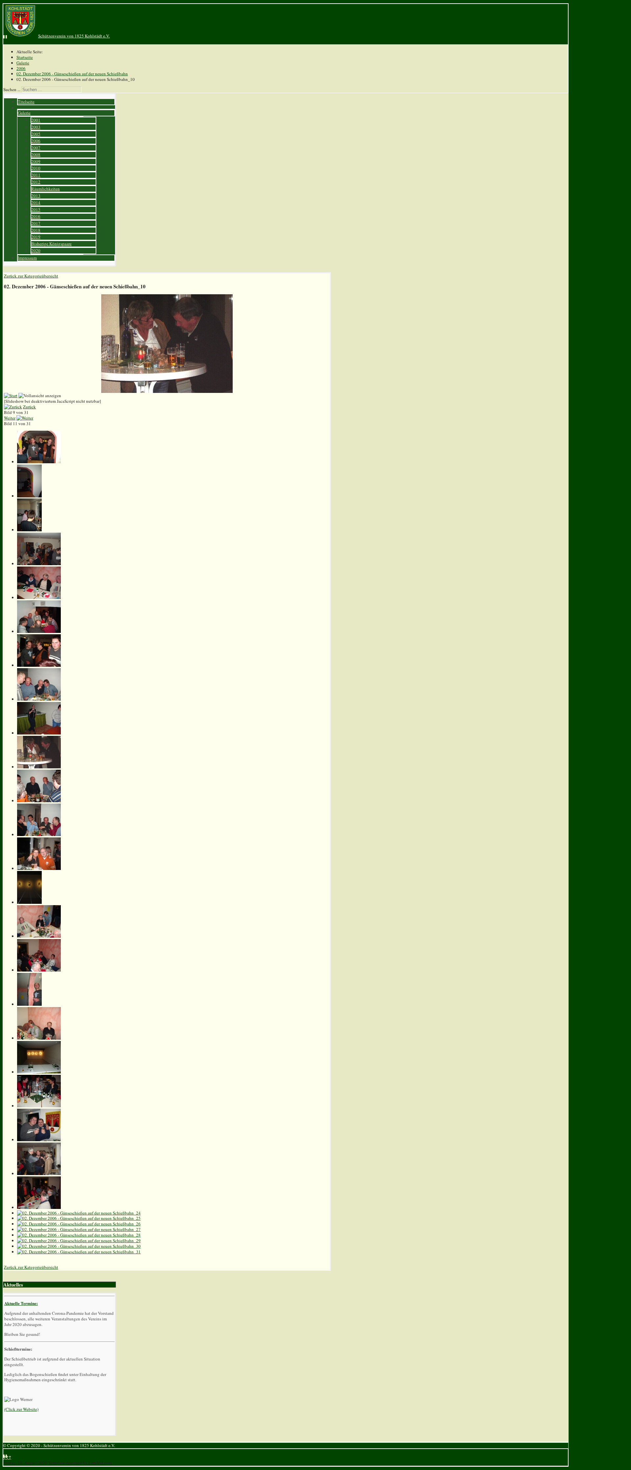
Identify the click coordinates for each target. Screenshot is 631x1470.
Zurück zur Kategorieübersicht (31, 276)
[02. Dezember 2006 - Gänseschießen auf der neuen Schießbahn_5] (39, 597)
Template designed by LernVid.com (80, 1463)
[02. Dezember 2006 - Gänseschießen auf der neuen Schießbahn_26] (79, 1224)
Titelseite (26, 102)
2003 (35, 127)
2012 (35, 182)
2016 (35, 216)
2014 (35, 202)
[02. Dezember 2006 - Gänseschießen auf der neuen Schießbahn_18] (39, 1038)
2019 (35, 237)
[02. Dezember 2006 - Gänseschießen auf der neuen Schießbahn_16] (39, 970)
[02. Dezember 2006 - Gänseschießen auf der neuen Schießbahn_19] (39, 1072)
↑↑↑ (7, 1457)
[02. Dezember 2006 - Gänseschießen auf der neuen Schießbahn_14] (29, 902)
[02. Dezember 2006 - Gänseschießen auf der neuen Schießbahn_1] (39, 462)
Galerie (24, 113)
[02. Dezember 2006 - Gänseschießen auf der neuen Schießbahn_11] (39, 801)
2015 (35, 209)
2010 (35, 168)
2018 (35, 230)
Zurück (29, 407)
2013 (35, 196)
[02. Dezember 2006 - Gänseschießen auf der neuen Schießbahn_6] (39, 631)
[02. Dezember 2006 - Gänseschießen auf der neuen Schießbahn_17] (29, 1004)
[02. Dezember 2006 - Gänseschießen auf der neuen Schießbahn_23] (39, 1207)
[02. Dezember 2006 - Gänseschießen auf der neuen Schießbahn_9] (39, 733)
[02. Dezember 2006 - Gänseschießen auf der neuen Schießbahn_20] (39, 1106)
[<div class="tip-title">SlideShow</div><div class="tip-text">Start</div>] (10, 395)
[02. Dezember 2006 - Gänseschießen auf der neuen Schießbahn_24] (79, 1213)
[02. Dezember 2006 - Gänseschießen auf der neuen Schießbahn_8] (39, 699)
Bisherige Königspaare (51, 244)
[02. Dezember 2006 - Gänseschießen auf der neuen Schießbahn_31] (79, 1252)
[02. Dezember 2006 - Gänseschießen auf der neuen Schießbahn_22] (39, 1173)
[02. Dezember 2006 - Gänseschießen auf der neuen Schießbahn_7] (39, 665)
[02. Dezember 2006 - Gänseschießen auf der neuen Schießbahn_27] (79, 1229)
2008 (35, 154)
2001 (35, 120)
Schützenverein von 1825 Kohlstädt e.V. (74, 36)
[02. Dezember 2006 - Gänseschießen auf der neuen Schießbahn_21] (39, 1140)
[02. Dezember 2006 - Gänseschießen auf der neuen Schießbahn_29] (79, 1240)
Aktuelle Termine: (21, 1303)
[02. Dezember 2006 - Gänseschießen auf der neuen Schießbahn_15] (39, 936)
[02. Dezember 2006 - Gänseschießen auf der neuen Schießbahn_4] (39, 563)
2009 (35, 161)
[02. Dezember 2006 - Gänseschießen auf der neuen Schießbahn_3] (29, 530)
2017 (35, 223)
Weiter (9, 418)
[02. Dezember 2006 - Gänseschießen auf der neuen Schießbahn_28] (79, 1235)
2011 (35, 175)
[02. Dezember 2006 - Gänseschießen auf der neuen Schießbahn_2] (29, 496)
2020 (35, 250)
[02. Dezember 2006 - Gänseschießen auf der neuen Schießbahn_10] (39, 767)
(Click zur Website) (21, 1409)
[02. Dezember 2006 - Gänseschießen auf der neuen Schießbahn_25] (79, 1218)
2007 (35, 148)
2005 (35, 134)
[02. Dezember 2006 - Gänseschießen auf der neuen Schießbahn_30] (79, 1246)
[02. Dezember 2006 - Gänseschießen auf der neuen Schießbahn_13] (39, 868)
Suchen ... (11, 89)
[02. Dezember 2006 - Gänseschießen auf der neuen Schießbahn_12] (39, 834)
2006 (35, 141)
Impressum (27, 258)
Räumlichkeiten (45, 189)
